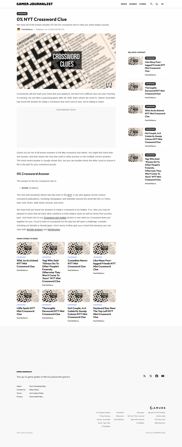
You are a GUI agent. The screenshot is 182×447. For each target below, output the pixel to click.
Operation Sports (137, 419)
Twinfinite (120, 412)
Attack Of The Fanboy (156, 412)
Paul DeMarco (22, 270)
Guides (133, 4)
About (19, 386)
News (124, 4)
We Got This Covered (136, 416)
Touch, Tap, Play (104, 423)
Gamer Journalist (103, 419)
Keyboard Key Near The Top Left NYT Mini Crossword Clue (104, 313)
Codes (142, 4)
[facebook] (156, 375)
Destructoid (160, 416)
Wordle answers (35, 229)
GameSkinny (119, 419)
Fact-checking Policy (37, 386)
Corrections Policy (36, 393)
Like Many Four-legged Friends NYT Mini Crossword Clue (104, 265)
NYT (69, 195)
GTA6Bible (106, 426)
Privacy (20, 396)
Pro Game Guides (103, 412)
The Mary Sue (160, 419)
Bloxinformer (160, 423)
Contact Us (21, 390)
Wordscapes (54, 229)
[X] (150, 375)
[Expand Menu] (162, 3)
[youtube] (162, 375)
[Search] (151, 3)
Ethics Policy (34, 390)
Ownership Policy (36, 396)
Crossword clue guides (55, 217)
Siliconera (120, 416)
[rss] (144, 375)
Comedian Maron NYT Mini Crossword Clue (77, 263)
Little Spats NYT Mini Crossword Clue (26, 311)
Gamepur (140, 412)
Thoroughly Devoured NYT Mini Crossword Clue (53, 311)
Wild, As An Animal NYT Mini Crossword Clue (155, 113)
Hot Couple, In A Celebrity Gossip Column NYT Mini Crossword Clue (77, 313)
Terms (19, 393)
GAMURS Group (159, 433)
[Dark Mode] (156, 3)
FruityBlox (140, 423)
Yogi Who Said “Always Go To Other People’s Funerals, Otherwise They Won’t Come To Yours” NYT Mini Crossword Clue (51, 271)
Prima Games (105, 416)
